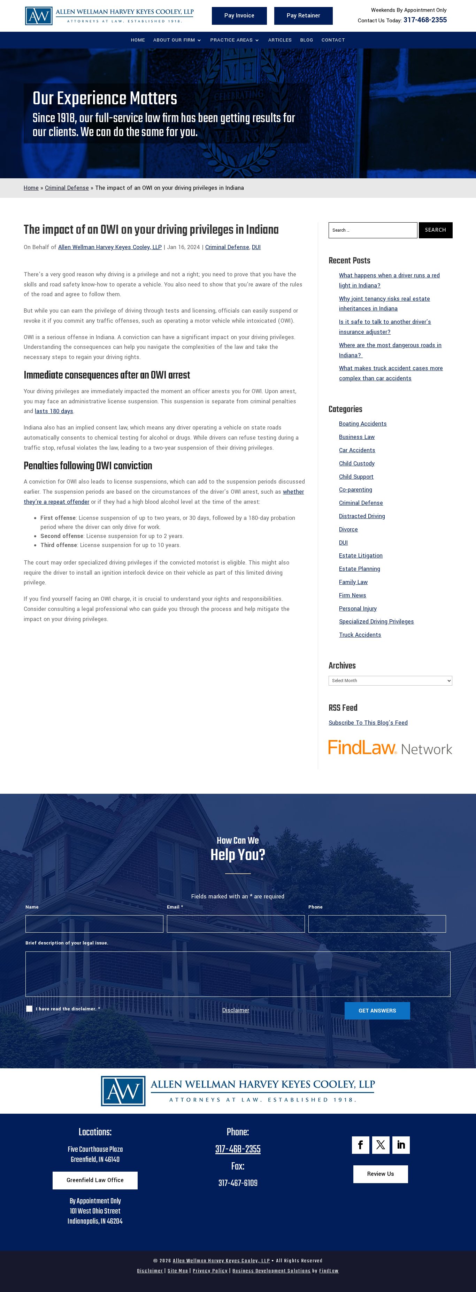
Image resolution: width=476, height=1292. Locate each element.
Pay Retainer (303, 16)
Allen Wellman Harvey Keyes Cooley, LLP (110, 247)
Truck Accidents (360, 635)
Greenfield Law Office (95, 1180)
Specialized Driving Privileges (376, 622)
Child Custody (357, 464)
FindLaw (329, 1271)
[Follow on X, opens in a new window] (381, 1145)
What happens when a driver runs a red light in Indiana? (389, 280)
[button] (469, 1241)
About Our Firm (174, 40)
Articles (280, 40)
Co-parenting (355, 490)
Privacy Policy (210, 1271)
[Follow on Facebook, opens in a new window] (360, 1145)
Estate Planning (359, 569)
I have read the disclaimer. (68, 1009)
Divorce (348, 529)
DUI (256, 247)
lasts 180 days (54, 411)
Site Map (178, 1271)
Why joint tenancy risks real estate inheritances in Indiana (384, 304)
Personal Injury (358, 609)
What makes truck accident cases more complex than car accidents (391, 373)
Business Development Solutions (271, 1271)
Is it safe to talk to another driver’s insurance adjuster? (385, 327)
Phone (315, 907)
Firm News (352, 595)
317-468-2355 (425, 20)
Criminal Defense (227, 247)
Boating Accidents (363, 424)
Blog (306, 40)
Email (175, 907)
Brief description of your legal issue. (66, 943)
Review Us (380, 1174)
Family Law (353, 582)
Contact (333, 40)
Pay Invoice (239, 16)
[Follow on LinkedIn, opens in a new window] (401, 1145)
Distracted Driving (362, 516)
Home (138, 40)
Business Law (357, 437)
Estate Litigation (361, 556)
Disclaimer (235, 1010)
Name (32, 907)
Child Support (356, 477)
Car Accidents (357, 450)
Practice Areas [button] (231, 40)
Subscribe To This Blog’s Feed (368, 723)
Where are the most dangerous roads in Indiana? (390, 350)
